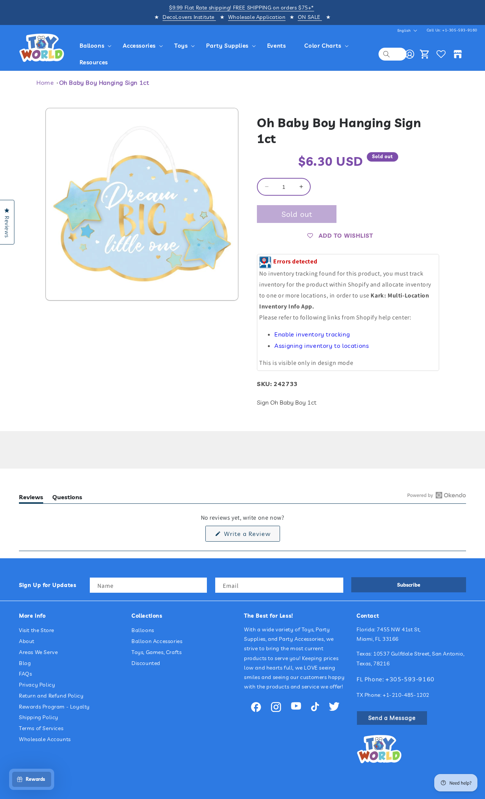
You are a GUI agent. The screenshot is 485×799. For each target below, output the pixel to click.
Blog (25, 663)
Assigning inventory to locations (321, 345)
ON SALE (310, 17)
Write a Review (251, 535)
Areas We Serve (38, 652)
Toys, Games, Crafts (156, 652)
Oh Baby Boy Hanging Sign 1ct (104, 82)
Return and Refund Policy (51, 695)
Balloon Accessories (156, 641)
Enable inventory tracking (312, 334)
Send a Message (392, 717)
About (26, 641)
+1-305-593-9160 (459, 30)
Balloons (142, 630)
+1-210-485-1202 (406, 695)
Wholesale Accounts (45, 739)
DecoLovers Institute (189, 17)
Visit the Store (36, 630)
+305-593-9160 (410, 679)
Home (45, 82)
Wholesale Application (257, 17)
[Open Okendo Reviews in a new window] (436, 495)
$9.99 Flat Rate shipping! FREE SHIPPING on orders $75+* (241, 7)
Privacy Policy (37, 684)
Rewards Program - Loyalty (54, 706)
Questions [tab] (67, 498)
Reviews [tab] (31, 498)
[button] (97, 45)
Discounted (145, 663)
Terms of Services (41, 728)
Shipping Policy (38, 717)
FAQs (25, 674)
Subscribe (408, 585)
